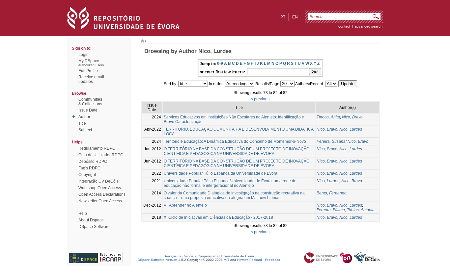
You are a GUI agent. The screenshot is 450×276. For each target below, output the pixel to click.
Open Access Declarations (102, 194)
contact (344, 26)
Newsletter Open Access (100, 201)
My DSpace (88, 61)
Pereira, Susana (331, 141)
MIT (226, 260)
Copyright (87, 174)
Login (83, 54)
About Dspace (91, 220)
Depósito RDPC (92, 161)
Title (82, 123)
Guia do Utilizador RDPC (100, 155)
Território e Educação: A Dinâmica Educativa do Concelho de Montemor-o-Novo (235, 141)
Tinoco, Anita (328, 117)
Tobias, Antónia (361, 210)
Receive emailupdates (91, 79)
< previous (260, 99)
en (295, 17)
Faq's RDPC (89, 168)
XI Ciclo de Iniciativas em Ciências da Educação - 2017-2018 (218, 217)
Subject (85, 130)
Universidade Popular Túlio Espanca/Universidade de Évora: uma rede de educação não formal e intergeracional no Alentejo (230, 183)
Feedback (272, 260)
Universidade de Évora (236, 256)
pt (282, 17)
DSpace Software (94, 226)
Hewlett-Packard (249, 260)
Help (82, 213)
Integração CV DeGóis (98, 181)
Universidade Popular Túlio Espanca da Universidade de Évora (220, 173)
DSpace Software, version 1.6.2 (162, 260)
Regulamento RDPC (96, 148)
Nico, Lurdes (350, 129)
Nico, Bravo (352, 117)
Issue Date (88, 110)
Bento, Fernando (332, 193)
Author (84, 116)
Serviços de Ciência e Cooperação (190, 256)
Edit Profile (88, 70)
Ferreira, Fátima (331, 210)
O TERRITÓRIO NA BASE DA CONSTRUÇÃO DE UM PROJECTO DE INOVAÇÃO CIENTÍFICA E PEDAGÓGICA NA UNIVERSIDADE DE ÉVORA (236, 151)
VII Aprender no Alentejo (185, 205)
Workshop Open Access (99, 188)
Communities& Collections (90, 101)
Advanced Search (368, 26)
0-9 (220, 63)
